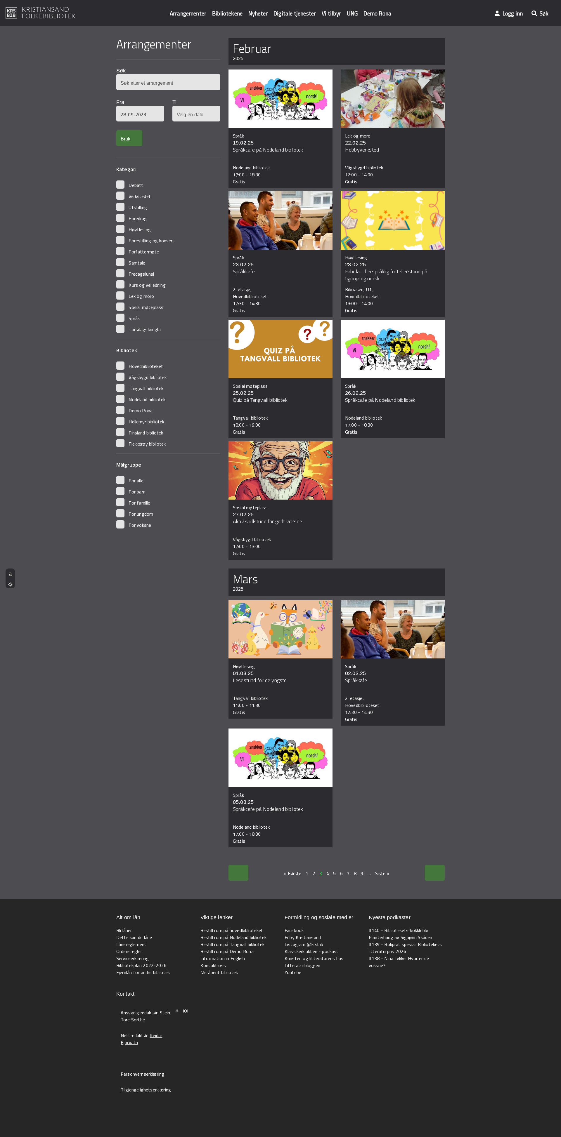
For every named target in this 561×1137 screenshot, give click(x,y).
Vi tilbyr (331, 13)
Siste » (382, 873)
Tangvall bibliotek (146, 388)
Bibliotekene (227, 13)
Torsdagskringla (144, 329)
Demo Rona (377, 13)
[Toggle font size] (10, 573)
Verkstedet (140, 196)
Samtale (137, 262)
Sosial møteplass (146, 307)
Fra (120, 102)
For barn (137, 491)
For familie (139, 502)
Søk (121, 71)
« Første (293, 873)
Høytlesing (140, 229)
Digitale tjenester (294, 13)
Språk (134, 318)
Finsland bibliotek (146, 432)
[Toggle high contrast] (10, 583)
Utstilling (138, 207)
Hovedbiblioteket (146, 366)
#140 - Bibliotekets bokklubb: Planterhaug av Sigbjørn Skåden (400, 934)
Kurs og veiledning (147, 284)
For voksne (140, 524)
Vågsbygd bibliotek (148, 377)
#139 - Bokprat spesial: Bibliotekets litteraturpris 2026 (405, 948)
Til (175, 102)
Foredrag (138, 218)
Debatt (136, 185)
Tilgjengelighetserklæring (146, 1089)
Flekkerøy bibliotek (147, 443)
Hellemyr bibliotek (146, 421)
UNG (352, 13)
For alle (136, 480)
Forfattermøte (144, 251)
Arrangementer (188, 13)
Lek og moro (141, 296)
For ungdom (141, 513)
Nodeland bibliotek (147, 399)
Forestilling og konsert (151, 240)
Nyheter (258, 13)
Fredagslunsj (141, 273)
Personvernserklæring (142, 1073)
